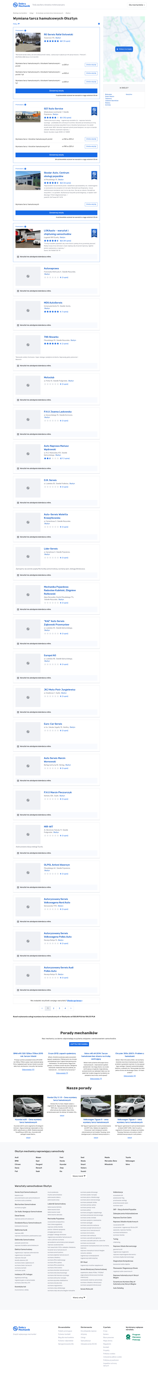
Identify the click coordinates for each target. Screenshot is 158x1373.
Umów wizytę (91, 65)
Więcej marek (78, 1176)
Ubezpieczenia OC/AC (89, 1344)
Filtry (15, 24)
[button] (112, 1357)
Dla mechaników (136, 5)
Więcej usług (78, 1298)
